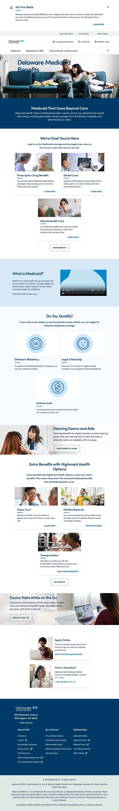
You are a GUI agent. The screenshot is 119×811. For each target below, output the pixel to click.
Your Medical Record (81, 749)
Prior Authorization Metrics (29, 762)
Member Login (103, 41)
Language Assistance (64, 41)
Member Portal (79, 744)
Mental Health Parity (54, 744)
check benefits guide (66, 448)
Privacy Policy (23, 749)
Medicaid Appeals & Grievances (58, 749)
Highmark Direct (80, 740)
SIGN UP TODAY (20, 617)
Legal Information (66, 33)
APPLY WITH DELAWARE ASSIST (34, 88)
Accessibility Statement (27, 744)
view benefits (59, 247)
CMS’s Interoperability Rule (29, 757)
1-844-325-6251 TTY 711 (65, 682)
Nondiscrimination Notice (56, 740)
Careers (21, 740)
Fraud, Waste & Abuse (54, 736)
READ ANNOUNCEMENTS (68, 571)
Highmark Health (80, 736)
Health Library (102, 33)
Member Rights (52, 753)
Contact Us (85, 41)
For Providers (84, 33)
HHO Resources (24, 753)
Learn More (98, 24)
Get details (59, 582)
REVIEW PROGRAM (94, 526)
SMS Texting (78, 753)
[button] (11, 7)
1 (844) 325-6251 (26, 722)
